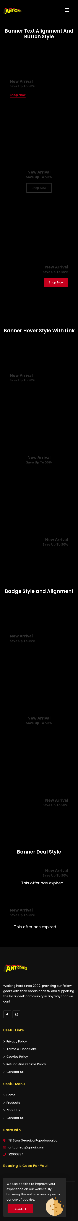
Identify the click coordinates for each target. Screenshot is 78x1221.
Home (11, 1095)
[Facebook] (7, 1014)
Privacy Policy (16, 1041)
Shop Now (18, 95)
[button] (67, 10)
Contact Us (15, 1072)
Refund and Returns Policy (26, 1064)
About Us (13, 1110)
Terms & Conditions (21, 1049)
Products (13, 1102)
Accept (20, 1209)
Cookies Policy (17, 1056)
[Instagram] (16, 1014)
